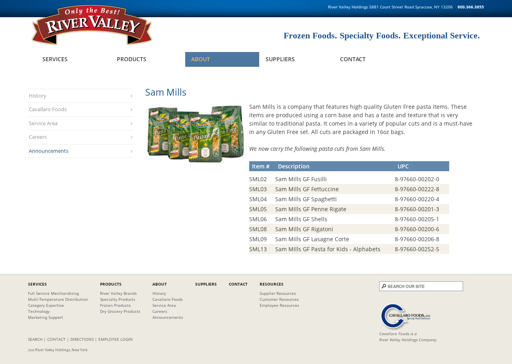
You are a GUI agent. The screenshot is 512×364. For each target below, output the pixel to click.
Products (131, 59)
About (200, 59)
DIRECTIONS (82, 339)
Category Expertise (46, 305)
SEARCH (35, 339)
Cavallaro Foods (48, 109)
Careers (38, 136)
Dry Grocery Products (120, 311)
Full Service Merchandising (53, 293)
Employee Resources (279, 305)
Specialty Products (117, 299)
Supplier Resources (278, 293)
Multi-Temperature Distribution (58, 299)
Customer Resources (279, 299)
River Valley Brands (118, 293)
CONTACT (56, 339)
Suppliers (280, 59)
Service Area (43, 123)
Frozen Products (115, 305)
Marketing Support (45, 317)
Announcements (48, 150)
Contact (353, 59)
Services (55, 59)
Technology (39, 311)
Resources (272, 284)
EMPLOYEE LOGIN (115, 339)
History (37, 95)
